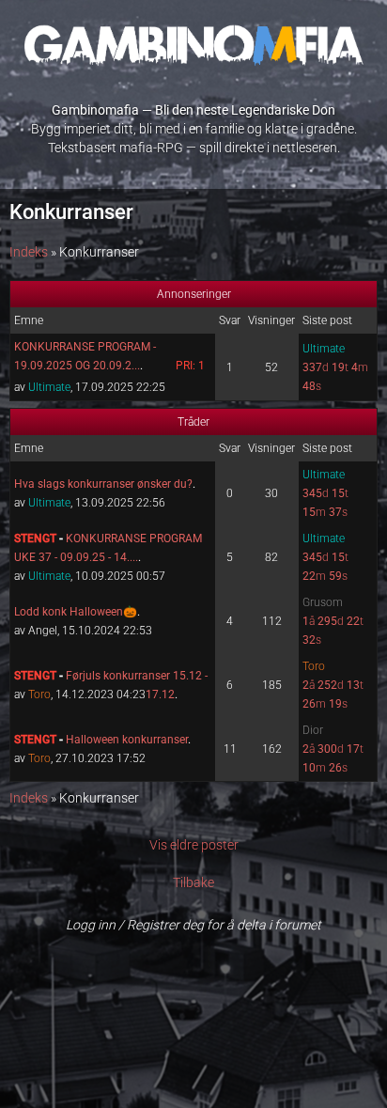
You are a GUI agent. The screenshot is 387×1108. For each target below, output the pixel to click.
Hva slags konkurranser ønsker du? (103, 484)
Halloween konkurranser (127, 739)
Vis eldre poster (194, 844)
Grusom (322, 602)
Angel (42, 630)
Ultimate (49, 387)
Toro (39, 694)
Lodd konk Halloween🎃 (75, 611)
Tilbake (193, 882)
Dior (312, 730)
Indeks (28, 251)
